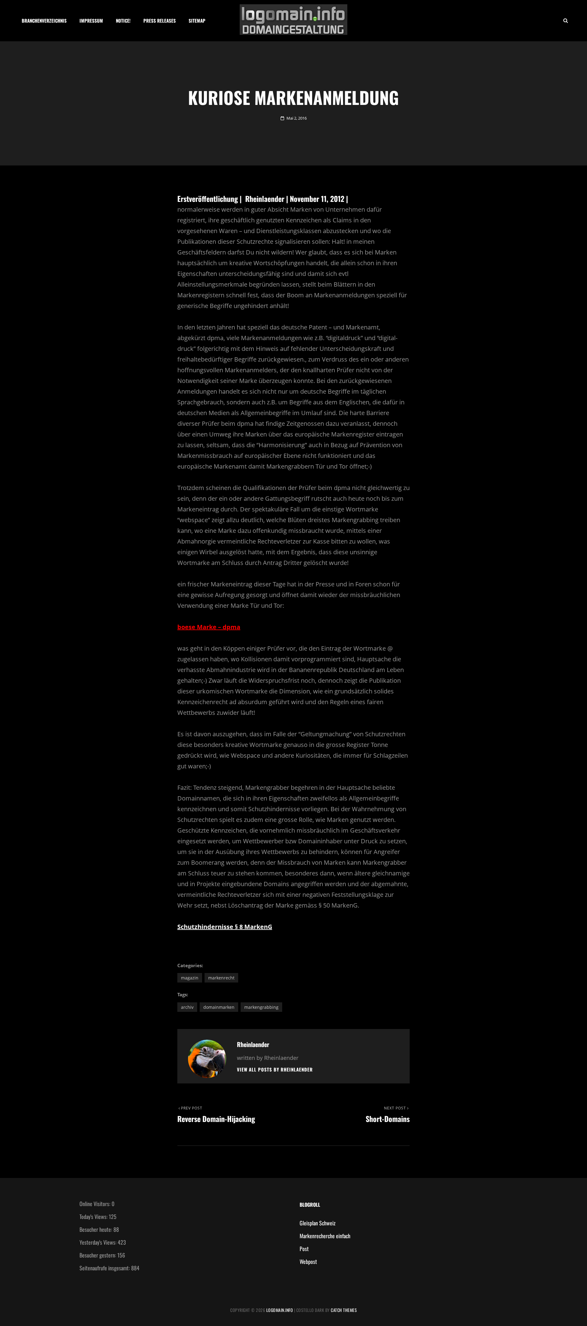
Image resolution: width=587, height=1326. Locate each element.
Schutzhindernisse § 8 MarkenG (224, 927)
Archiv (187, 1007)
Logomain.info (279, 1310)
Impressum (91, 20)
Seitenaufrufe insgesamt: (105, 1268)
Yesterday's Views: (98, 1242)
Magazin (189, 978)
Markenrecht (221, 978)
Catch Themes (344, 1310)
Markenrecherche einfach (325, 1236)
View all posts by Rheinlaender (275, 1069)
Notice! (123, 20)
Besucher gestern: (98, 1255)
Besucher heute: (96, 1229)
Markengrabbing (261, 1007)
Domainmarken (218, 1007)
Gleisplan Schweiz (317, 1223)
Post (304, 1249)
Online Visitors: (95, 1204)
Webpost (308, 1261)
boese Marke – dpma (208, 627)
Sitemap (197, 20)
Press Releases (159, 20)
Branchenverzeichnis (44, 20)
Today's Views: (94, 1216)
